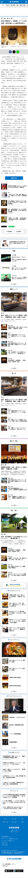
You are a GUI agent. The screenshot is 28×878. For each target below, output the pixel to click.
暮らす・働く (22, 5)
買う (18, 5)
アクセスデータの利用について (8, 840)
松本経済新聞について (6, 836)
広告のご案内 (5, 844)
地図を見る (14, 178)
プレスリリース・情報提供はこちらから (10, 838)
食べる (7, 5)
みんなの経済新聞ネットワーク (14, 859)
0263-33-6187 (20, 59)
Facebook (12, 831)
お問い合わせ (5, 842)
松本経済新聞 (14, 2)
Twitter (16, 831)
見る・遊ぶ (13, 5)
